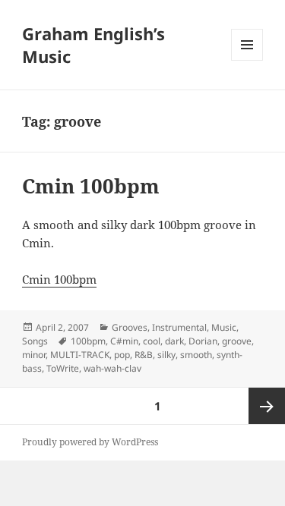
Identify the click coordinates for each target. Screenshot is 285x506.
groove (237, 341)
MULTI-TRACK (79, 354)
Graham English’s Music (93, 45)
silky (166, 354)
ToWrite (62, 368)
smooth (196, 354)
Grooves (129, 327)
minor (34, 354)
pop (122, 354)
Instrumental (179, 327)
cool (151, 341)
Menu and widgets (247, 60)
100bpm (88, 341)
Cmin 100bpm (91, 186)
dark (174, 341)
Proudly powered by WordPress (90, 441)
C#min (124, 341)
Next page (267, 406)
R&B (144, 354)
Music (223, 327)
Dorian (202, 341)
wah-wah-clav (112, 368)
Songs (35, 341)
